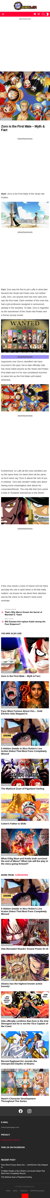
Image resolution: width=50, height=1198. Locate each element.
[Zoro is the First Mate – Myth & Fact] (25, 655)
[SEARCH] (43, 14)
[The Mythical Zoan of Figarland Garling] (25, 772)
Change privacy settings (10, 1140)
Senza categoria (9, 707)
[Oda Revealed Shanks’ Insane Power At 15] (25, 932)
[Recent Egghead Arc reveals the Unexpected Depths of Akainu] (25, 1044)
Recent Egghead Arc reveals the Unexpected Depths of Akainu (19, 1062)
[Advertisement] (25, 45)
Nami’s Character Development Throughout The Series (18, 1099)
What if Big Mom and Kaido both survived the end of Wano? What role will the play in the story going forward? (24, 861)
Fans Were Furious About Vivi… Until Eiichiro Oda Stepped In (21, 712)
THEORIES (6, 785)
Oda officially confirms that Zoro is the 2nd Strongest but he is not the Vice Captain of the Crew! (24, 1024)
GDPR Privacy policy (37, 1191)
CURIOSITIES (7, 672)
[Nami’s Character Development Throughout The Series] (25, 1082)
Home (8, 1191)
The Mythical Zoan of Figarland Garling (22, 788)
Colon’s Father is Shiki (13, 823)
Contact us (24, 1191)
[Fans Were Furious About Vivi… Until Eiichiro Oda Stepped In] (25, 694)
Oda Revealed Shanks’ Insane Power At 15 (24, 949)
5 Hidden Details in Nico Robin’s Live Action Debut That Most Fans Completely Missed (24, 751)
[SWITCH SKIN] (47, 14)
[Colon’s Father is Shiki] (25, 807)
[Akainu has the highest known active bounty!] (25, 967)
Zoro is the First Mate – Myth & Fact (20, 676)
